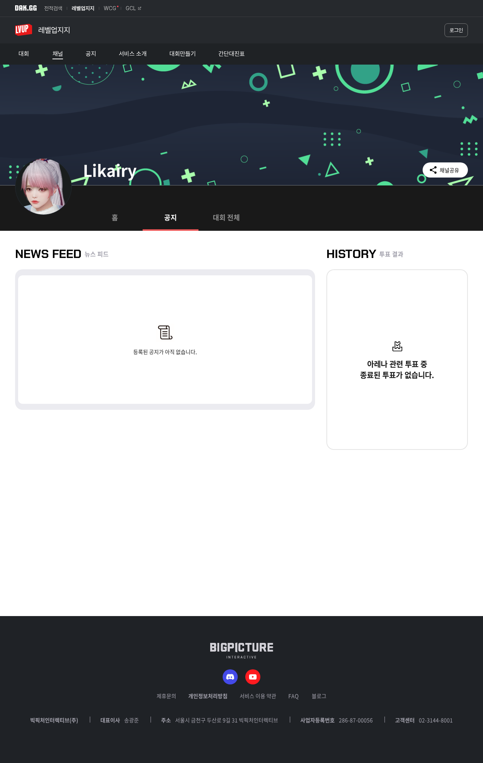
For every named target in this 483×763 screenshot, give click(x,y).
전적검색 (53, 8)
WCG (110, 8)
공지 (91, 54)
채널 (57, 54)
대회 (23, 54)
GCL (131, 8)
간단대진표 (231, 54)
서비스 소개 (133, 54)
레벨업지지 (83, 8)
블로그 (319, 696)
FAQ (293, 696)
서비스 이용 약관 (258, 696)
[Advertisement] (241, 563)
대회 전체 (226, 217)
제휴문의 (166, 696)
